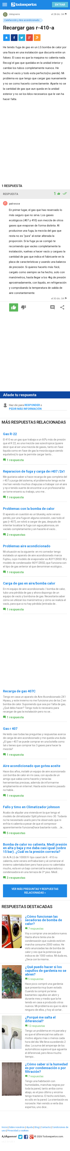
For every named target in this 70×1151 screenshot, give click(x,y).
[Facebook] (25, 1136)
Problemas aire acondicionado (26, 546)
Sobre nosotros (17, 1127)
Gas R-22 (10, 434)
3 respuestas (16, 878)
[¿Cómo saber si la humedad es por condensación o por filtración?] (35, 1086)
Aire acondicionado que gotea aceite (31, 766)
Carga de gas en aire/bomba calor (29, 583)
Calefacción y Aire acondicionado (21, 20)
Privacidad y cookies (18, 1130)
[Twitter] (19, 1136)
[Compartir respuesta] (62, 307)
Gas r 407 (10, 729)
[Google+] (31, 1136)
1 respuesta (15, 460)
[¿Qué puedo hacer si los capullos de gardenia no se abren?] (35, 988)
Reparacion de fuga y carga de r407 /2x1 (34, 471)
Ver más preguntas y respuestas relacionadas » (35, 890)
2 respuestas (16, 534)
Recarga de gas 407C (19, 691)
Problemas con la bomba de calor (29, 509)
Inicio (4, 1127)
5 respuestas (16, 833)
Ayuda (29, 1127)
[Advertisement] (35, 138)
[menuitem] (14, 37)
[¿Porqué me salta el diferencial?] (35, 1037)
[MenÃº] (5, 4)
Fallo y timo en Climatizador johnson (31, 807)
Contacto (45, 1127)
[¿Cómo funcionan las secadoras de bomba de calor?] (35, 938)
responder (32, 405)
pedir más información (25, 408)
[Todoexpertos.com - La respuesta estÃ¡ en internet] (23, 4)
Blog (37, 1127)
